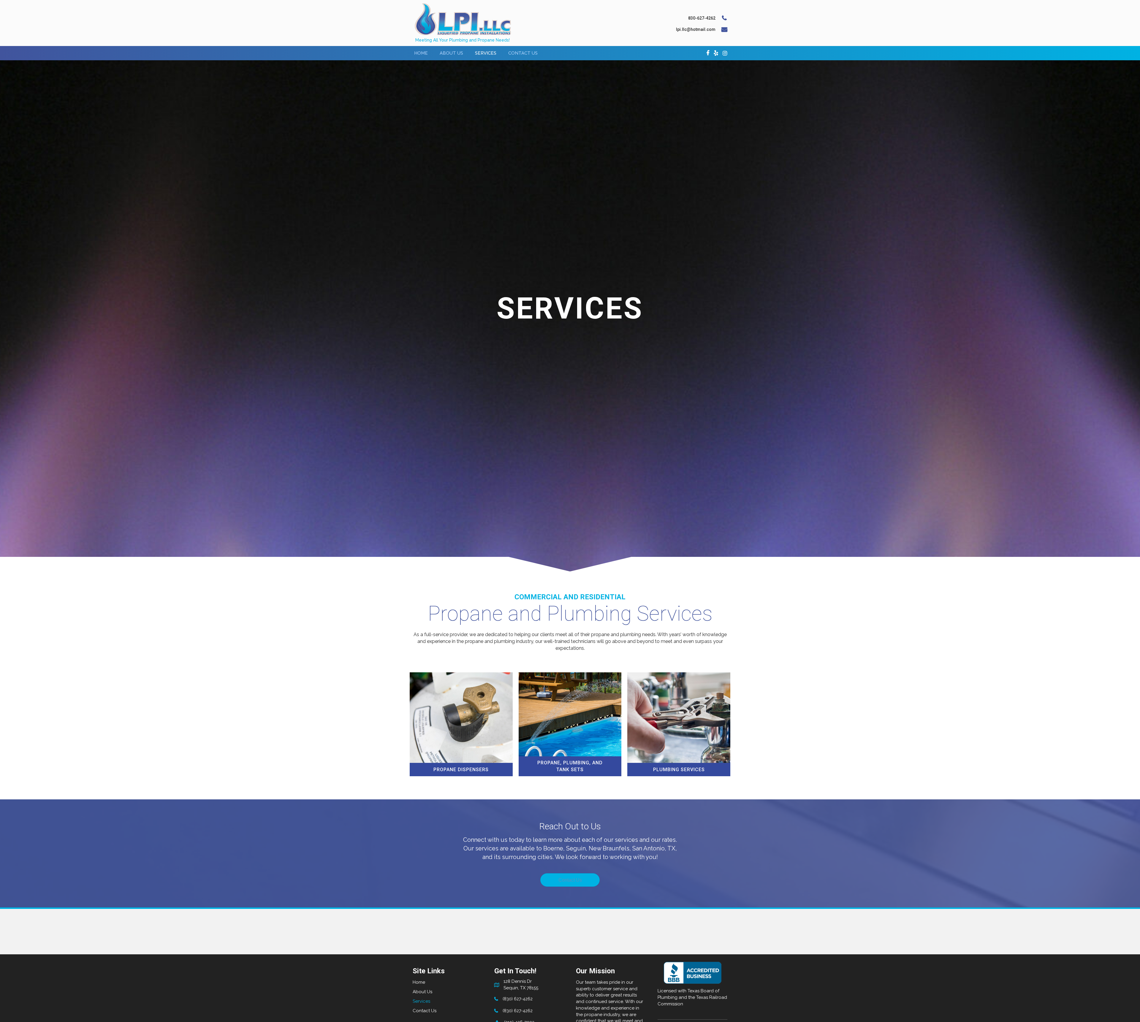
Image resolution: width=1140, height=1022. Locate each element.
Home (419, 982)
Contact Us (424, 1010)
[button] (570, 880)
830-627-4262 (701, 18)
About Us (422, 991)
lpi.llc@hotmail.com (695, 29)
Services (421, 1001)
